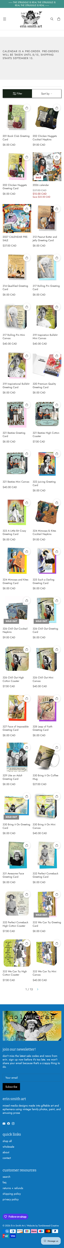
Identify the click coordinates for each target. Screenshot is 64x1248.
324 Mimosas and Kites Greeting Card (15, 581)
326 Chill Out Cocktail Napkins (15, 630)
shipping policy (12, 1194)
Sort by (45, 94)
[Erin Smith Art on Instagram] (13, 1123)
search (6, 1177)
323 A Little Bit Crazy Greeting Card (14, 532)
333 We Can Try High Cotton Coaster (15, 973)
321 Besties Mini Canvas (16, 482)
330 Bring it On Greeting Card (16, 826)
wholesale (8, 1147)
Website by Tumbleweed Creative (43, 1225)
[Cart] (59, 19)
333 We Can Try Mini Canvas (44, 973)
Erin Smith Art (17, 1225)
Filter (19, 93)
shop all (7, 1141)
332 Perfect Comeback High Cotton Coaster (15, 924)
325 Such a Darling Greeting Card (43, 581)
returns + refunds (13, 1188)
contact (7, 1158)
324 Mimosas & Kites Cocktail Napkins (44, 532)
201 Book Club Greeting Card (16, 137)
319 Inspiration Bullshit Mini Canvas (45, 336)
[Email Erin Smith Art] (4, 1123)
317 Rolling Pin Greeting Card (46, 287)
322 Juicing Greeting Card (44, 483)
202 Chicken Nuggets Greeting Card (15, 186)
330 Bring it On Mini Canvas (44, 826)
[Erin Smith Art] (31, 19)
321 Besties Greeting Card (14, 434)
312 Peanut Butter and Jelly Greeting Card (45, 238)
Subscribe (11, 1087)
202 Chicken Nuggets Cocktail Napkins (45, 137)
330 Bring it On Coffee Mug (45, 777)
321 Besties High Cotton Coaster (46, 434)
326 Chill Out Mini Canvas (43, 679)
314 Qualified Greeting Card (15, 287)
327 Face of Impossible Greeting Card (16, 728)
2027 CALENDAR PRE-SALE (15, 238)
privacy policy (11, 1199)
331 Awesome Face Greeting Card (13, 875)
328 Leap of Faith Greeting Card (42, 728)
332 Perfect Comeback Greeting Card (45, 875)
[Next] (38, 989)
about (6, 1152)
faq (4, 1182)
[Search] (51, 19)
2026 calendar (41, 185)
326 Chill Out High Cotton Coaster (13, 679)
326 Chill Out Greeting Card (45, 630)
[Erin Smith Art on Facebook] (8, 1123)
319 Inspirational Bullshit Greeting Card (16, 385)
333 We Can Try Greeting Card (47, 924)
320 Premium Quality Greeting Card (44, 385)
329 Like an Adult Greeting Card (12, 777)
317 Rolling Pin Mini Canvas (14, 336)
